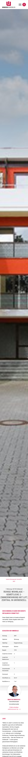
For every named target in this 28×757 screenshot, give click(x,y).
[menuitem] (19, 4)
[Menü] (19, 4)
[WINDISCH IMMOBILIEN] (11, 4)
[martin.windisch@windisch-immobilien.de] (14, 707)
